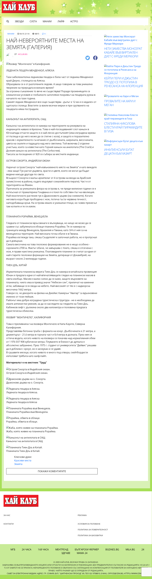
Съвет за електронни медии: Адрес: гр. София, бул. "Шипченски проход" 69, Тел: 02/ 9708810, (53, 573)
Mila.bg (130, 549)
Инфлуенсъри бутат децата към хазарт (119, 151)
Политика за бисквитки (90, 535)
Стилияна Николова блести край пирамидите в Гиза (123, 127)
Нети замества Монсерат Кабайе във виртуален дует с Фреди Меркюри (123, 52)
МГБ (13, 549)
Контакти (9, 523)
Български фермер (87, 549)
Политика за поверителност (93, 529)
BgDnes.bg (112, 549)
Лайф (61, 21)
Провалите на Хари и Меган (119, 103)
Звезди (19, 21)
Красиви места (22, 460)
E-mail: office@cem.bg (112, 573)
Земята (18, 464)
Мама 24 (82, 553)
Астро (74, 21)
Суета (33, 21)
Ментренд (61, 549)
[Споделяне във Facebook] (95, 58)
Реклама (82, 515)
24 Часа (26, 549)
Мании (47, 21)
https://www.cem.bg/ (134, 573)
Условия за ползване (89, 523)
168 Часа (43, 549)
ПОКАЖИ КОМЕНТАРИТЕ (52, 471)
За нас (7, 515)
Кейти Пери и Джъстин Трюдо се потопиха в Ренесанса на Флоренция (123, 82)
